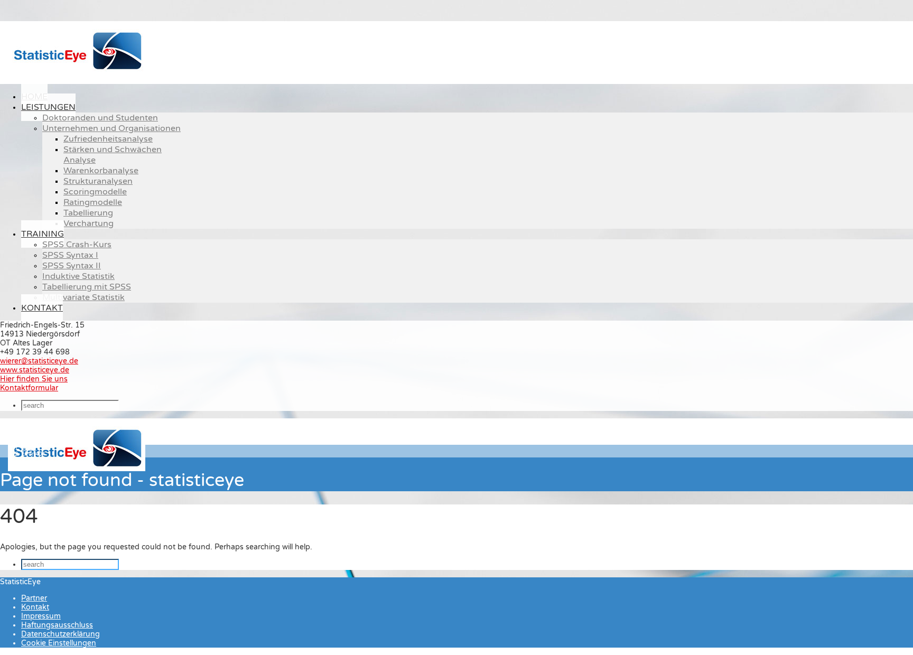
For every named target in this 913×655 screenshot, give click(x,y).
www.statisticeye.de (34, 370)
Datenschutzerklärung (60, 634)
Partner (34, 598)
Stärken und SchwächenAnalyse (112, 154)
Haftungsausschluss (57, 625)
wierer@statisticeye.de (39, 361)
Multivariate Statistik (83, 297)
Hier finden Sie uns (34, 379)
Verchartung (88, 223)
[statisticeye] (76, 71)
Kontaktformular (29, 387)
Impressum (41, 616)
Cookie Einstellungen (58, 643)
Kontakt (42, 308)
